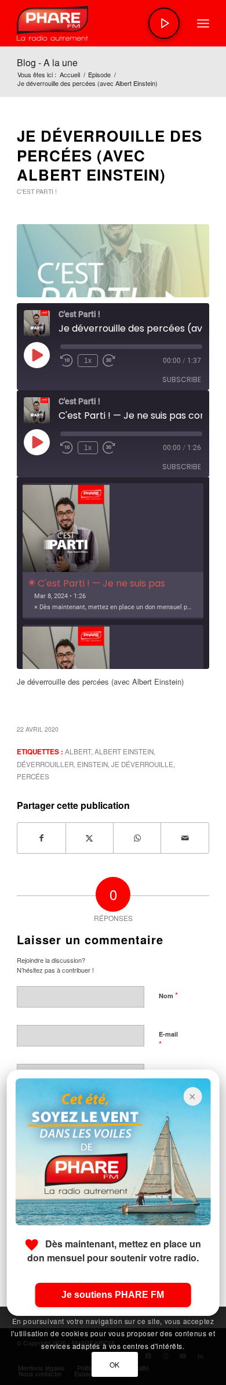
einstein (92, 764)
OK (115, 1364)
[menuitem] (203, 23)
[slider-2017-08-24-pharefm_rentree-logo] (93, 23)
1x (88, 361)
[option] (113, 551)
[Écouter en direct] (164, 23)
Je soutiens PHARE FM (112, 1295)
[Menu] (203, 23)
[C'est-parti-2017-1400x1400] (113, 260)
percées (33, 776)
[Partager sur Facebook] (41, 838)
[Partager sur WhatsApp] (137, 838)
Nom (168, 995)
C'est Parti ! (37, 191)
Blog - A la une (47, 62)
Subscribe (181, 379)
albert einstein (124, 751)
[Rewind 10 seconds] (66, 360)
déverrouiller (45, 764)
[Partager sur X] (89, 838)
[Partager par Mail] (184, 838)
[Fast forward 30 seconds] (109, 360)
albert (78, 751)
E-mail (168, 1039)
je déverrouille (142, 764)
